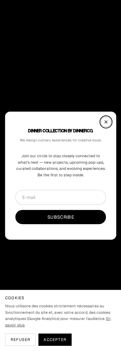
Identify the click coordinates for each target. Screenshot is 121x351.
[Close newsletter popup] (106, 121)
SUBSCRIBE (60, 217)
